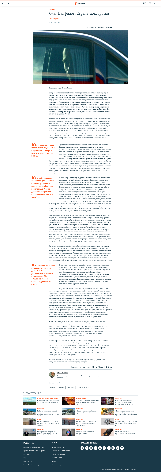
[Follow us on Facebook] (82, 448)
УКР (144, 3)
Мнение (52, 9)
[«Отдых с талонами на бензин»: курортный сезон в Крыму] (68, 411)
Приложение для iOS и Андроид (34, 451)
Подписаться (27, 454)
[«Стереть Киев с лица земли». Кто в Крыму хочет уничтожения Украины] (68, 401)
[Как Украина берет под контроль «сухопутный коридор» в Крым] (29, 401)
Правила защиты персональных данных (65, 465)
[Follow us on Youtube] (91, 448)
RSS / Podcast (27, 461)
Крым (117, 419)
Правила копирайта (58, 454)
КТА (150, 3)
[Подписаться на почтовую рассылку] (122, 448)
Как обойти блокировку (31, 465)
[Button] (91, 28)
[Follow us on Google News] (100, 448)
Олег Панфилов (54, 19)
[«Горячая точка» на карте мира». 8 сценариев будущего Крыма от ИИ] (107, 421)
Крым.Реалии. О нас (58, 447)
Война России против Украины (47, 398)
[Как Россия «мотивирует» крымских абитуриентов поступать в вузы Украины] (107, 401)
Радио (25, 458)
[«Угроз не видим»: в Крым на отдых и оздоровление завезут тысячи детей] (68, 421)
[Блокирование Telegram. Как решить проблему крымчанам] (29, 432)
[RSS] (113, 448)
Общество (118, 398)
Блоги (39, 419)
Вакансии (55, 461)
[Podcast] (117, 448)
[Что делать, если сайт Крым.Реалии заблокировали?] (107, 432)
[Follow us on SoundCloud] (109, 448)
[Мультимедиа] (155, 3)
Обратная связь (57, 458)
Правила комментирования (61, 451)
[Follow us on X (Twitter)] (86, 448)
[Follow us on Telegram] (104, 448)
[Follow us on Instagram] (95, 448)
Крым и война (81, 398)
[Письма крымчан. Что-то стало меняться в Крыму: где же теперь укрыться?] (29, 421)
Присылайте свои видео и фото (33, 447)
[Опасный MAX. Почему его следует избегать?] (68, 432)
